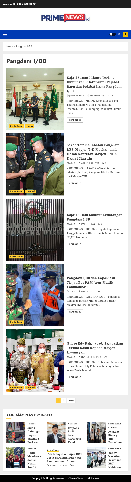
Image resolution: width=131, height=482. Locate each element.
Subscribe (125, 34)
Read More (75, 120)
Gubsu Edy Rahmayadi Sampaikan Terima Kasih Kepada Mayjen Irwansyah (95, 347)
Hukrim (29, 126)
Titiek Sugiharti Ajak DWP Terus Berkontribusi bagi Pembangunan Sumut (64, 457)
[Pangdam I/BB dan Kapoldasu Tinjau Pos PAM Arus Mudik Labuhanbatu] (35, 295)
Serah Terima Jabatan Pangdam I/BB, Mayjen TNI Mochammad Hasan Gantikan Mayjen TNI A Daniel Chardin (93, 152)
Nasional (30, 191)
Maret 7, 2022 (88, 224)
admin (72, 163)
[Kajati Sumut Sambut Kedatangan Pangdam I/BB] (35, 230)
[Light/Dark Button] (112, 34)
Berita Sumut (16, 126)
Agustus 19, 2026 (59, 465)
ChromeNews (75, 478)
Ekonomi (112, 427)
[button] (5, 34)
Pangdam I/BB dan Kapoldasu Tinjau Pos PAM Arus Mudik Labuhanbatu (91, 282)
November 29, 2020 (91, 357)
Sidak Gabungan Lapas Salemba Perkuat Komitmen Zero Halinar (34, 440)
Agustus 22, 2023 (90, 163)
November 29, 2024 (99, 96)
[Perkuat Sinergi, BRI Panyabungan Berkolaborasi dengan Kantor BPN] (96, 432)
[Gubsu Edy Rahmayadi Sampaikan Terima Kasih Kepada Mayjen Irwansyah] (35, 360)
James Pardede (76, 96)
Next (71, 400)
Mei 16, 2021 (87, 292)
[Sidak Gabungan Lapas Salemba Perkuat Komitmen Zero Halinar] (15, 432)
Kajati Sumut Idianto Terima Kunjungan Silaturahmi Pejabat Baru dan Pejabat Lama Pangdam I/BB (94, 84)
